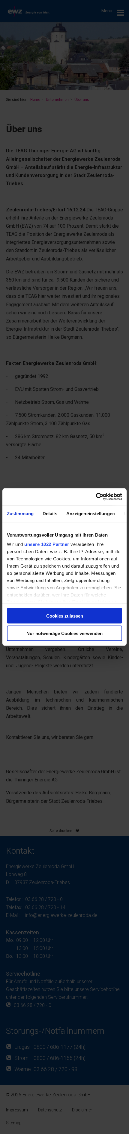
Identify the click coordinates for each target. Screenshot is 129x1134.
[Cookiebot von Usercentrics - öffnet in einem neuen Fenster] (96, 497)
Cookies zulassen (64, 615)
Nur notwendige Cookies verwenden (64, 633)
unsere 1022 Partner (46, 544)
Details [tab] (50, 513)
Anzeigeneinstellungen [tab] (90, 513)
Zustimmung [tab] (20, 513)
